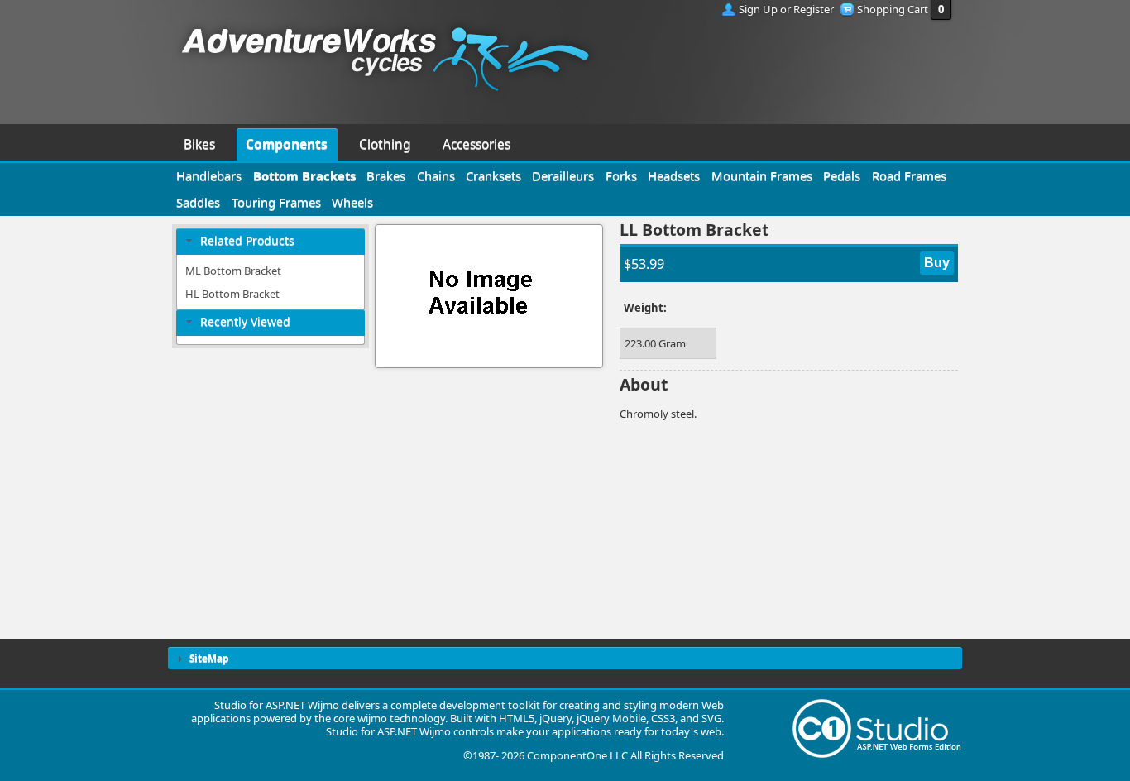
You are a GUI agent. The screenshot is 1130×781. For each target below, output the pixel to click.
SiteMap (208, 657)
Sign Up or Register (786, 9)
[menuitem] (199, 142)
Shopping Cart (892, 9)
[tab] (270, 241)
